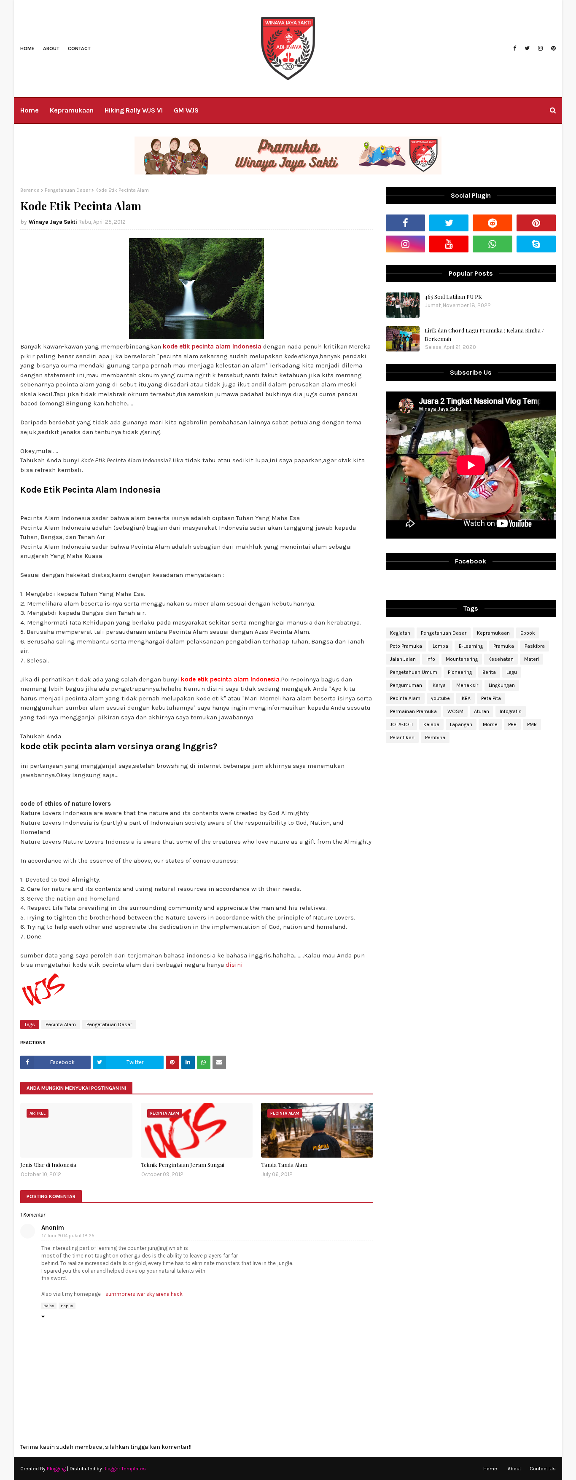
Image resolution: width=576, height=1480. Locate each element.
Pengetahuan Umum (413, 672)
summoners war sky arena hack (144, 1294)
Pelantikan (402, 737)
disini (234, 964)
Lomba (440, 646)
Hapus (67, 1305)
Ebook (527, 633)
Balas (48, 1305)
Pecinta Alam (61, 1024)
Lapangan (461, 724)
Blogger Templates (124, 1469)
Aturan (481, 711)
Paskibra (535, 646)
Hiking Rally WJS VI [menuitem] (134, 110)
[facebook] (514, 48)
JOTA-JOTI (401, 724)
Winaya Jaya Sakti (53, 222)
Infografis (511, 711)
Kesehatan (501, 659)
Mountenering (462, 659)
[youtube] (448, 244)
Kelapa (431, 724)
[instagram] (540, 48)
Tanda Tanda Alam (284, 1164)
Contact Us (543, 1469)
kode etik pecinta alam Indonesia (212, 346)
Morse (490, 724)
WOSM (455, 711)
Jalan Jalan (403, 659)
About (51, 48)
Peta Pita (491, 698)
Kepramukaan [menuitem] (72, 110)
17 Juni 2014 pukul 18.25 (68, 1236)
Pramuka (503, 646)
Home (27, 48)
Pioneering (460, 672)
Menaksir (467, 685)
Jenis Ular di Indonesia (48, 1164)
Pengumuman (406, 685)
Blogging (56, 1469)
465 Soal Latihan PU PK (453, 296)
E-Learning (471, 646)
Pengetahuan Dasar (67, 190)
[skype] (536, 244)
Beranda (30, 190)
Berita (489, 672)
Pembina (435, 737)
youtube (440, 698)
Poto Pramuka (406, 646)
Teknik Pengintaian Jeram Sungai (182, 1164)
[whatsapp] (492, 244)
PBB (512, 724)
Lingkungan (502, 685)
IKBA (465, 698)
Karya (439, 685)
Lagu (511, 672)
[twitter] (527, 48)
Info (430, 659)
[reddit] (492, 222)
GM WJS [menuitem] (186, 110)
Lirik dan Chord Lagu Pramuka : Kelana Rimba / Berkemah (484, 334)
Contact (79, 48)
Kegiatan (400, 633)
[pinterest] (552, 48)
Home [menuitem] (29, 110)
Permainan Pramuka (413, 711)
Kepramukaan (493, 633)
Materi (531, 659)
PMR (532, 724)
